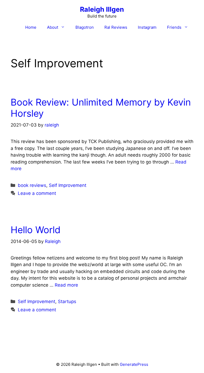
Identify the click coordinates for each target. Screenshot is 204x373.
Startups (67, 301)
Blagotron (84, 27)
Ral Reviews (115, 27)
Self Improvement (67, 185)
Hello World (36, 229)
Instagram (147, 27)
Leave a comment (37, 193)
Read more (66, 285)
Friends (174, 27)
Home (30, 27)
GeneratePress (134, 364)
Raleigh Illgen (102, 9)
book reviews (32, 185)
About (52, 27)
